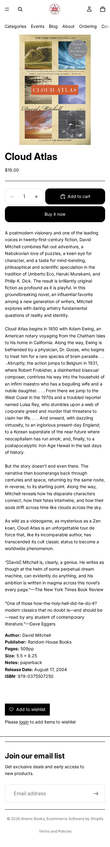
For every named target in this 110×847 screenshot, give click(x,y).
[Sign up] (96, 793)
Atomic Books (33, 818)
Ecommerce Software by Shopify (75, 818)
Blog (53, 26)
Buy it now (55, 214)
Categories (15, 26)
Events (37, 26)
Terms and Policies (55, 831)
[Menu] (7, 9)
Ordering (88, 26)
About (68, 26)
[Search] (20, 9)
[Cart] (102, 9)
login (24, 721)
